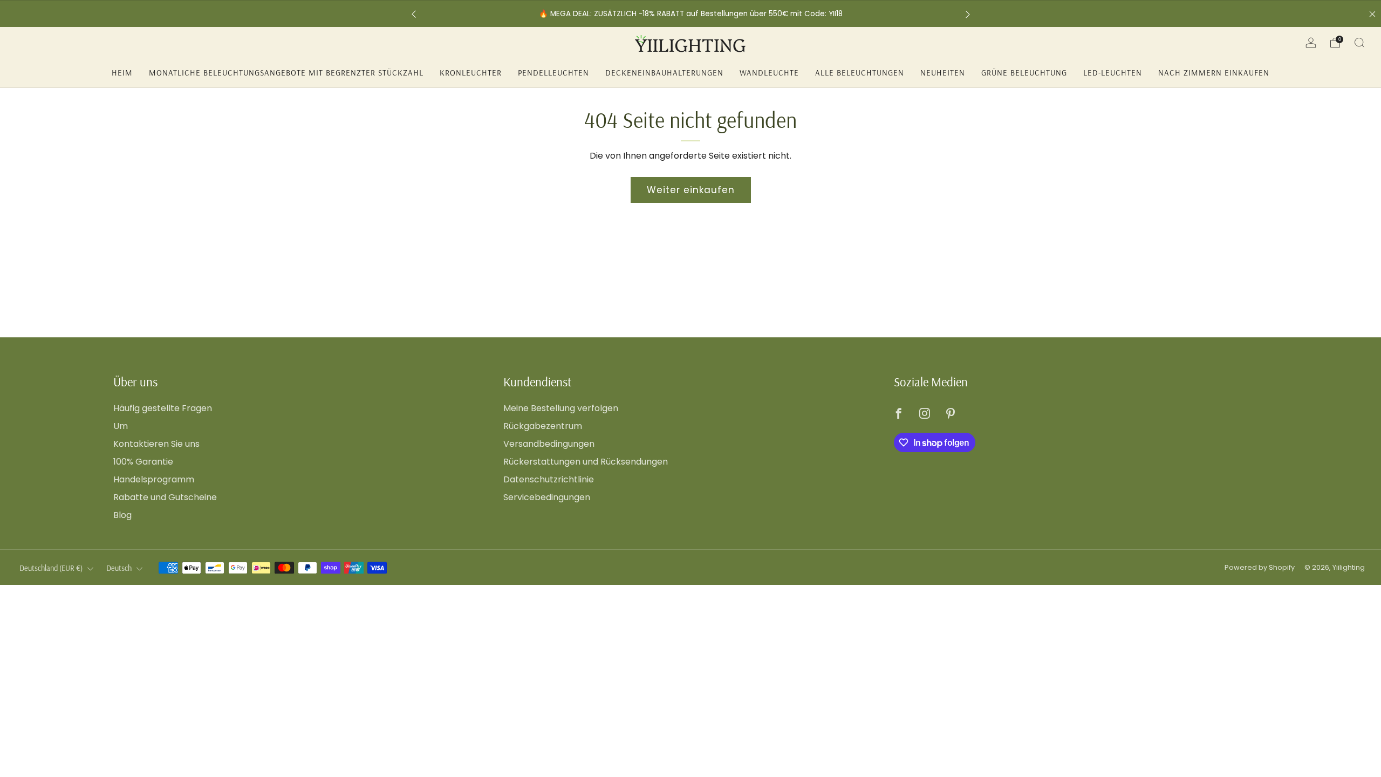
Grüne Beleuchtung (1024, 72)
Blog (122, 515)
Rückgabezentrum (542, 426)
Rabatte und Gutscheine (165, 497)
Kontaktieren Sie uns (156, 444)
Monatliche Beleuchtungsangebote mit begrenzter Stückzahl (286, 72)
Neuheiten (942, 72)
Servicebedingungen (546, 497)
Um (120, 426)
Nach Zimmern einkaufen (1213, 72)
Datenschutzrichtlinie (548, 479)
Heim (122, 72)
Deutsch (119, 568)
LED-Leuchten (1112, 72)
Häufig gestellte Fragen (162, 408)
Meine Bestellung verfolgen (560, 408)
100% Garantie (143, 461)
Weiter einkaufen (691, 189)
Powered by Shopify (1260, 567)
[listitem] (752, 14)
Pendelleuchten (553, 72)
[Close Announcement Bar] (1372, 14)
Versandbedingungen (548, 444)
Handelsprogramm (153, 479)
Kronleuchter (471, 72)
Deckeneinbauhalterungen (664, 72)
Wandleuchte (769, 72)
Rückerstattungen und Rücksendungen (585, 461)
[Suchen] (1359, 42)
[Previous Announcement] (414, 13)
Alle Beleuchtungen (859, 72)
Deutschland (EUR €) (51, 568)
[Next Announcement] (968, 13)
